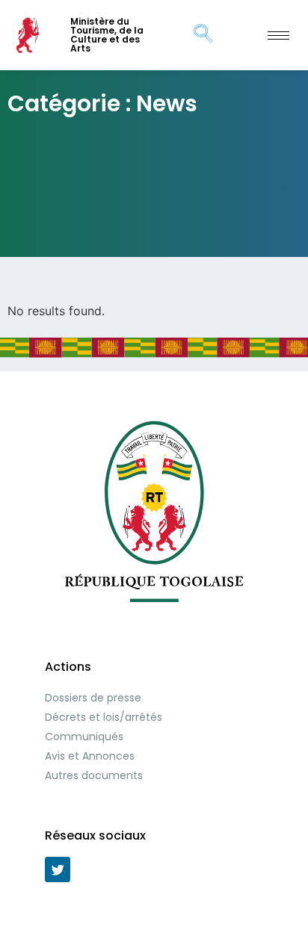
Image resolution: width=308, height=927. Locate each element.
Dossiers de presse (93, 697)
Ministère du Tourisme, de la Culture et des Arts (107, 35)
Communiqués (84, 736)
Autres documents (94, 775)
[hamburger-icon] (278, 35)
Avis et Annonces (90, 755)
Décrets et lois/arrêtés (103, 717)
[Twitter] (57, 869)
